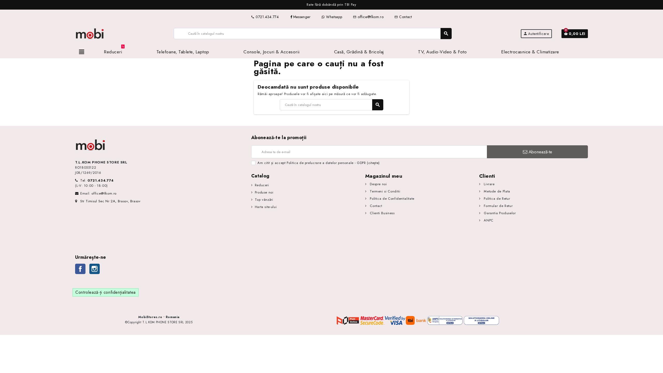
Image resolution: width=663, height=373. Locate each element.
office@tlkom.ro (368, 16)
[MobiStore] (90, 33)
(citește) (373, 162)
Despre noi (378, 184)
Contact (403, 16)
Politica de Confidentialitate (391, 198)
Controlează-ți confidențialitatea (105, 292)
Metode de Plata (496, 191)
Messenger (302, 16)
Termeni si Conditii (384, 191)
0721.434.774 (265, 16)
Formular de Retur (498, 205)
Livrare (489, 184)
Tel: (97, 180)
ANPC (488, 220)
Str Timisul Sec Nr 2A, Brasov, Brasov (110, 201)
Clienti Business (382, 213)
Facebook (80, 269)
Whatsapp (333, 16)
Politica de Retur (496, 198)
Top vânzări (264, 199)
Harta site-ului (266, 206)
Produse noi (264, 192)
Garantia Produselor (499, 213)
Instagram (94, 269)
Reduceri (262, 185)
